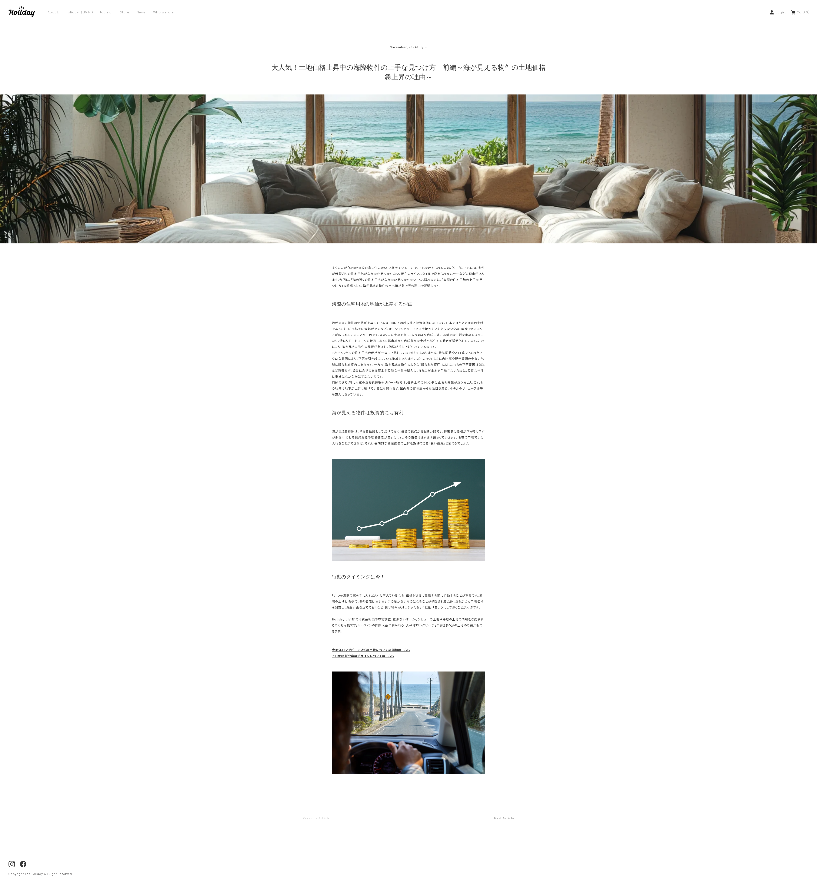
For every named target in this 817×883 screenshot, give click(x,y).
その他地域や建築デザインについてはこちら (363, 656)
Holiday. (79, 12)
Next (504, 818)
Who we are (163, 12)
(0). (804, 12)
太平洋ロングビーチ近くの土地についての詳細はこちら (371, 650)
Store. (125, 12)
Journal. (106, 12)
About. (53, 12)
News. (142, 12)
